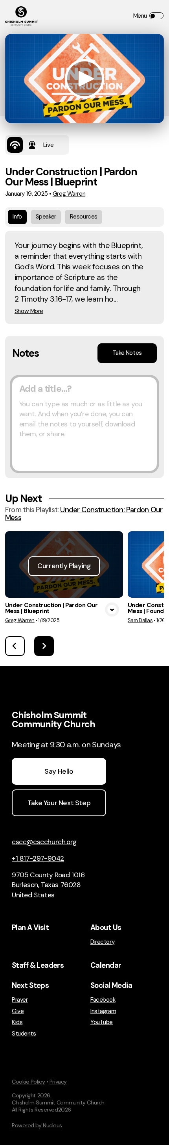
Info (17, 216)
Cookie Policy (28, 1081)
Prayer (20, 1000)
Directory (102, 942)
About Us (105, 927)
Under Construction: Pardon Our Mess (83, 513)
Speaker (46, 216)
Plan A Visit (30, 927)
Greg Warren (69, 194)
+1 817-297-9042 (38, 858)
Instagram (103, 1011)
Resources (83, 216)
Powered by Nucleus (37, 1125)
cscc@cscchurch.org (44, 841)
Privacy (58, 1081)
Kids (17, 1022)
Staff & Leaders (38, 965)
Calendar (105, 965)
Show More (29, 311)
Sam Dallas (140, 620)
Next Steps (30, 985)
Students (24, 1034)
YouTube (101, 1022)
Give (18, 1011)
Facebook (103, 1000)
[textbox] (84, 424)
